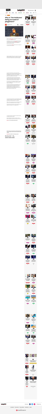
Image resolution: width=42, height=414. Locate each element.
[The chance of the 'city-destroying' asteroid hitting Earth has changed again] (33, 176)
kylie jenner (33, 282)
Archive (31, 407)
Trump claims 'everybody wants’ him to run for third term (27, 261)
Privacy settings (22, 407)
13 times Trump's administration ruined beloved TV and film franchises (27, 130)
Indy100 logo (21, 10)
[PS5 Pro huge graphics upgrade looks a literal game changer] (33, 366)
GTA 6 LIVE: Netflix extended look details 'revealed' (33, 261)
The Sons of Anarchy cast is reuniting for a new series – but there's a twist (33, 210)
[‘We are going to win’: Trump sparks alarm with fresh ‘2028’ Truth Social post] (26, 366)
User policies (12, 407)
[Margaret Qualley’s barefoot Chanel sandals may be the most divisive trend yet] (27, 36)
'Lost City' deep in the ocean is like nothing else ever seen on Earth (33, 250)
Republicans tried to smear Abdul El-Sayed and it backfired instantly (27, 22)
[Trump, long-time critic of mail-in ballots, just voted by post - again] (26, 355)
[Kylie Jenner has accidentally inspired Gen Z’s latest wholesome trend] (33, 275)
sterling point (28, 242)
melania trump (27, 93)
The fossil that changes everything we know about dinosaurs (28, 80)
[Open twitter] (32, 404)
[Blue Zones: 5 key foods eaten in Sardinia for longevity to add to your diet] (27, 296)
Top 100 (7, 12)
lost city (33, 253)
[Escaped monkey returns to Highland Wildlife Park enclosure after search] (33, 356)
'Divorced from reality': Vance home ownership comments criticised (28, 51)
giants (27, 143)
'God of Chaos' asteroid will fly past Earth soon (28, 330)
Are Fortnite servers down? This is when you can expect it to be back (33, 320)
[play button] (14, 31)
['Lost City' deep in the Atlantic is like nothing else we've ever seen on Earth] (33, 246)
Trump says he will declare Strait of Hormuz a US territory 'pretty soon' (26, 383)
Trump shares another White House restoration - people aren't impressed (33, 240)
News (9, 12)
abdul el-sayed (27, 24)
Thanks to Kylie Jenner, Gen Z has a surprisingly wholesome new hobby (33, 280)
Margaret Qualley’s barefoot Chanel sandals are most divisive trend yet (27, 41)
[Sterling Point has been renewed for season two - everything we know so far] (27, 235)
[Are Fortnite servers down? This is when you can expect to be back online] (33, 315)
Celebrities (27, 12)
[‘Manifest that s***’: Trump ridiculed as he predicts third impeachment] (33, 76)
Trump (16, 12)
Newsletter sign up (31, 10)
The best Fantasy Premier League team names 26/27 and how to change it (33, 382)
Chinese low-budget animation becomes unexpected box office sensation (28, 290)
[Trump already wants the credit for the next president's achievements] (27, 57)
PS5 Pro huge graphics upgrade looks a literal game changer (33, 371)
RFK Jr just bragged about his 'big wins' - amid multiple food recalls (27, 280)
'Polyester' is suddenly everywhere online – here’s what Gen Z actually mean (27, 220)
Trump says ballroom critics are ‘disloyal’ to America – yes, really (34, 290)
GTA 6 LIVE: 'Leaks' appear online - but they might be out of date (33, 22)
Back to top (39, 404)
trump (26, 386)
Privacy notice (17, 407)
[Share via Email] (22, 24)
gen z (27, 223)
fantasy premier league (33, 386)
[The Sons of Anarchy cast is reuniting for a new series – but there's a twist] (33, 205)
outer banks (28, 322)
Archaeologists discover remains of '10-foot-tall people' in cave (28, 140)
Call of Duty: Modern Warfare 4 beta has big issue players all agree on (33, 140)
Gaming (13, 12)
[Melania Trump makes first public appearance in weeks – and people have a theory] (27, 86)
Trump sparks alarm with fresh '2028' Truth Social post (26, 371)
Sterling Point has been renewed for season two (28, 239)
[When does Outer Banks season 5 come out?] (27, 315)
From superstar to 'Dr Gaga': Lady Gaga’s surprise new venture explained (33, 41)
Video (31, 12)
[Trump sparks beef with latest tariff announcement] (33, 86)
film (27, 293)
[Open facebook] (30, 404)
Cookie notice (27, 407)
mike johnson (28, 253)
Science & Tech (20, 12)
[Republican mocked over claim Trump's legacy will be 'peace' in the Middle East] (33, 216)
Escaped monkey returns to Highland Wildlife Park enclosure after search (33, 361)
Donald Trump (33, 93)
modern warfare (33, 143)
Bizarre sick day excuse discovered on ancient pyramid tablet (33, 301)
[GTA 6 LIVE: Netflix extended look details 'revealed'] (33, 256)
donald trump (33, 53)
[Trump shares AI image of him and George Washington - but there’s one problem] (27, 155)
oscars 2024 (6, 137)
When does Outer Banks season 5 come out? (28, 319)
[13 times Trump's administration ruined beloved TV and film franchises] (27, 126)
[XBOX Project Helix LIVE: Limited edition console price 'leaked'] (33, 126)
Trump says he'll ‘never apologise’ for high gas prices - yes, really (33, 170)
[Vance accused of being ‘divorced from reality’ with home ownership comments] (27, 47)
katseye (33, 343)
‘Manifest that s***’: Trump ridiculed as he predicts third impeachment (33, 80)
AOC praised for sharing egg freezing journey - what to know (33, 200)
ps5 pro (33, 374)
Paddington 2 (15, 41)
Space (33, 183)
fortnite (33, 322)
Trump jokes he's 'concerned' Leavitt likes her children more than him (33, 51)
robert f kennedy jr (27, 282)
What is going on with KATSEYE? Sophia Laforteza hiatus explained (33, 340)
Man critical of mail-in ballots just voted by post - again (26, 360)
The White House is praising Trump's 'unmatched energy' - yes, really (27, 200)
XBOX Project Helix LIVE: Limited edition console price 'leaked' (33, 130)
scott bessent (33, 122)
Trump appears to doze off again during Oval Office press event (33, 61)
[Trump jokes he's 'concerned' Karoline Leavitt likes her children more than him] (33, 47)
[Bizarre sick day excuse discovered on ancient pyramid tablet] (33, 296)
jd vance (28, 53)
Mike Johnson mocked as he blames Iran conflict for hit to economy (28, 250)
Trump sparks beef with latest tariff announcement (33, 91)
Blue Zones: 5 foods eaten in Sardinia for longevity (27, 301)
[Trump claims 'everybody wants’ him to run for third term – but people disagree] (27, 256)
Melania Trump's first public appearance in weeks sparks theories (28, 91)
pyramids (33, 303)
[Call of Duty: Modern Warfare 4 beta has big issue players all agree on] (33, 136)
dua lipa (33, 162)
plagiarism (8, 15)
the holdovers (10, 137)
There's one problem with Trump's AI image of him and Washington (28, 160)
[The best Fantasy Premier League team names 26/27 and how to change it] (33, 378)
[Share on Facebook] (20, 24)
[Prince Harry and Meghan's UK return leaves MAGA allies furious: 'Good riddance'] (27, 166)
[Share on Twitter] (21, 24)
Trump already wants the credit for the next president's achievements (28, 61)
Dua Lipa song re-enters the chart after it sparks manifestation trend (28, 101)
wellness (28, 303)
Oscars (11, 38)
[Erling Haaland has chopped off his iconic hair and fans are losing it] (27, 205)
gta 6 (33, 24)
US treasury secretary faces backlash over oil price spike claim (33, 101)
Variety (12, 44)
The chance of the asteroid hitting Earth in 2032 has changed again (33, 180)
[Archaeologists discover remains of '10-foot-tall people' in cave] (27, 136)
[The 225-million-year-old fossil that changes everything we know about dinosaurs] (27, 76)
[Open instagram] (34, 404)
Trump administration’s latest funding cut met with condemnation (27, 340)
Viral (24, 12)
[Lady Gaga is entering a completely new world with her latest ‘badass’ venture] (33, 36)
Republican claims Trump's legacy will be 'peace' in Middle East (33, 220)
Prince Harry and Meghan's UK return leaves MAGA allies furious (27, 170)
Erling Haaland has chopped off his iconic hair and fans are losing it (27, 210)
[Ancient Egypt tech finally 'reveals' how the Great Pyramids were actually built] (33, 326)
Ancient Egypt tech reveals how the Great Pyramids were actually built (33, 330)
